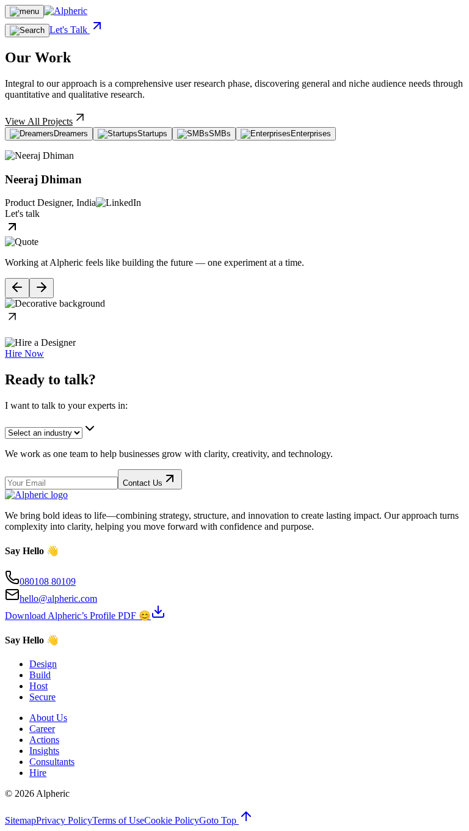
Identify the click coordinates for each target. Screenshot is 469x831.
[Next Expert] (41, 288)
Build (40, 675)
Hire (37, 772)
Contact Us (142, 483)
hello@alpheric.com (58, 598)
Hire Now (24, 353)
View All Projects (39, 121)
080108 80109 (48, 581)
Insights (44, 750)
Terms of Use (118, 820)
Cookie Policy (171, 820)
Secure (42, 697)
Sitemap (20, 820)
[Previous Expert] (17, 288)
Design (43, 664)
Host (38, 686)
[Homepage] (65, 10)
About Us (48, 717)
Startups (152, 133)
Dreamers (71, 133)
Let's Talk (69, 29)
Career (42, 728)
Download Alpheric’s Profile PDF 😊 (78, 615)
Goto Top (219, 820)
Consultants (52, 761)
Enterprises (311, 133)
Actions (44, 739)
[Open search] (27, 30)
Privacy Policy (64, 820)
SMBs (220, 133)
